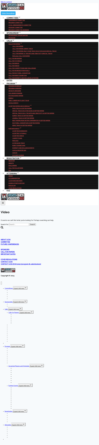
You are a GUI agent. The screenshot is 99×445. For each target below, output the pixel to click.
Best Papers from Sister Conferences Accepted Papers (31, 120)
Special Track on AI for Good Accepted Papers (28, 111)
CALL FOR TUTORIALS (15, 61)
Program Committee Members (19, 298)
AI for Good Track (18, 143)
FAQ (8, 191)
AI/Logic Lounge (17, 408)
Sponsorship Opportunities (18, 35)
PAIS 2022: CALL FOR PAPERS (21, 56)
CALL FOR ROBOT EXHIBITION (18, 75)
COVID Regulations (15, 188)
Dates (7, 343)
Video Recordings (8, 13)
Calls (6, 309)
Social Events (13, 103)
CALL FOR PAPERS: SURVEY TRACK (22, 48)
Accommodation (14, 178)
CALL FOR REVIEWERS (15, 58)
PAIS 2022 (15, 140)
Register (12, 160)
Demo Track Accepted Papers (22, 125)
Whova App (12, 185)
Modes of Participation (16, 183)
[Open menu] (3, 203)
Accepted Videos (18, 136)
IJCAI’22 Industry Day (19, 150)
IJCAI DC (14, 153)
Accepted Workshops (19, 131)
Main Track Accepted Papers (22, 108)
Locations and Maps (15, 180)
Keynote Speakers (15, 91)
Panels (11, 98)
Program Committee (16, 22)
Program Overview (15, 88)
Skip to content (6, 2)
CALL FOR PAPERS (17, 46)
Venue (11, 176)
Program (7, 346)
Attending (8, 425)
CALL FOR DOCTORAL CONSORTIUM (19, 73)
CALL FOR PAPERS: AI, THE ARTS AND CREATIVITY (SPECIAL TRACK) (32, 53)
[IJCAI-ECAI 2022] (12, 9)
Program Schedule (15, 86)
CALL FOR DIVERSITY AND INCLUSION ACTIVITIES (23, 78)
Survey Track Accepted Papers (22, 115)
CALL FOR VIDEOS (14, 66)
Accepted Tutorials (19, 133)
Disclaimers (13, 165)
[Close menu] (1, 283)
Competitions (17, 138)
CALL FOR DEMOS (14, 63)
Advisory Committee (16, 27)
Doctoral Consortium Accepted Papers (26, 123)
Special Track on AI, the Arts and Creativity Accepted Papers (33, 113)
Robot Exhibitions (18, 145)
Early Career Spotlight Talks (19, 100)
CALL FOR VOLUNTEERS (16, 168)
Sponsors (12, 306)
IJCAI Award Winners (15, 93)
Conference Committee (17, 20)
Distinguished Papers (16, 95)
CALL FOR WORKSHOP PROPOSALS (19, 70)
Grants (11, 163)
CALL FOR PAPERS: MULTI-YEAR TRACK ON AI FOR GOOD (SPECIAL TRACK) (34, 51)
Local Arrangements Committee (20, 25)
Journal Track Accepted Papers (23, 118)
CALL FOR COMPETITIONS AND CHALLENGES (22, 68)
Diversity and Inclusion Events (23, 148)
